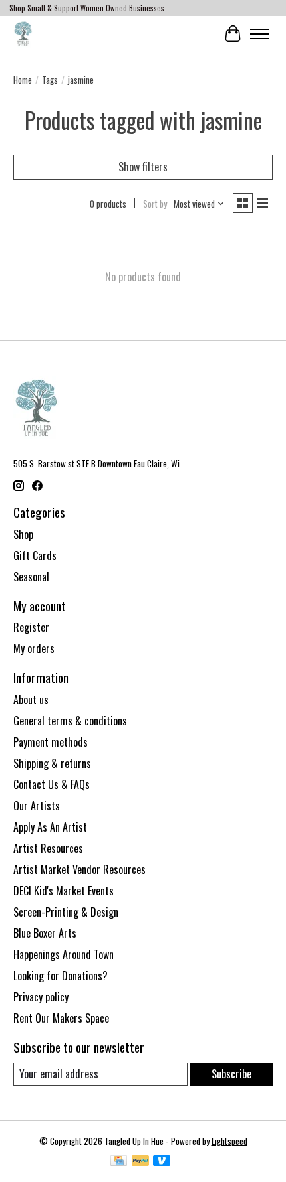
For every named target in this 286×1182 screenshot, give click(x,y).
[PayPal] (140, 1162)
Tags (50, 79)
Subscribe (231, 1074)
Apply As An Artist (50, 827)
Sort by (155, 203)
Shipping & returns (52, 763)
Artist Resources (48, 848)
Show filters (143, 167)
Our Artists (36, 806)
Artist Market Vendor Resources (79, 869)
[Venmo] (161, 1162)
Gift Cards (35, 555)
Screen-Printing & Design (65, 912)
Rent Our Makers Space (61, 1018)
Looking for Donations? (60, 976)
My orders (34, 648)
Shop (23, 534)
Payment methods (50, 742)
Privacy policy (41, 997)
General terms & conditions (70, 721)
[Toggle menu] (259, 34)
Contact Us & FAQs (51, 784)
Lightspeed (229, 1140)
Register (31, 627)
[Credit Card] (118, 1162)
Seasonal (31, 577)
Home (22, 79)
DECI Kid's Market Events (63, 891)
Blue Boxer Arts (44, 933)
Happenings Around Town (63, 954)
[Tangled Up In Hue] (23, 33)
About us (31, 699)
